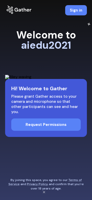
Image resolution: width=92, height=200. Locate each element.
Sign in (76, 10)
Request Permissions (46, 124)
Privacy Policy (37, 184)
